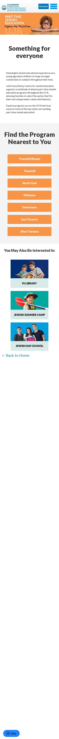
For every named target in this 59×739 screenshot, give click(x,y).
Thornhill (29, 171)
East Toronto (29, 219)
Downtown (29, 207)
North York (30, 183)
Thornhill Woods (29, 159)
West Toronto (30, 231)
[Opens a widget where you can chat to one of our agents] (11, 733)
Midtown (29, 195)
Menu (53, 6)
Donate (43, 6)
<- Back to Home (15, 355)
